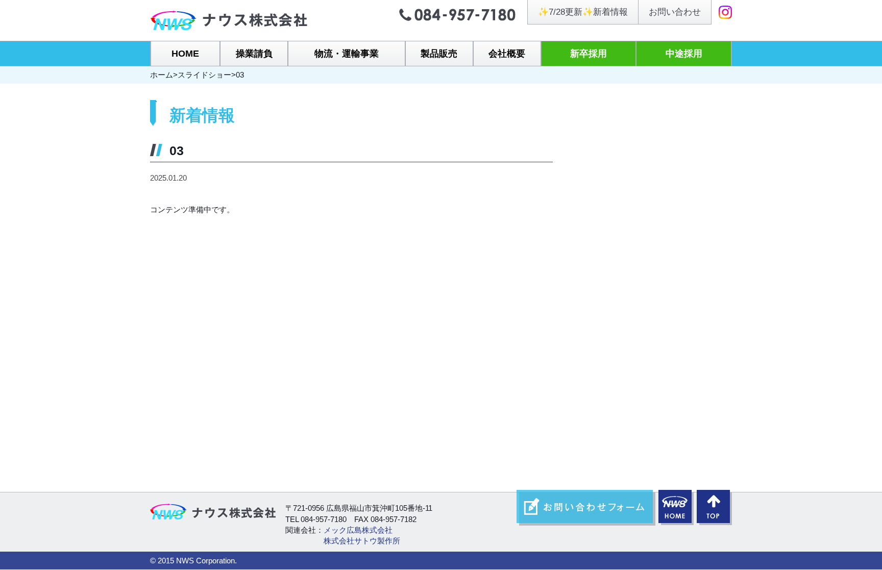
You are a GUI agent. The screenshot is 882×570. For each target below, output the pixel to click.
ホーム (161, 74)
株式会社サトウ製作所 (362, 540)
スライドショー (204, 74)
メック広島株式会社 (358, 530)
